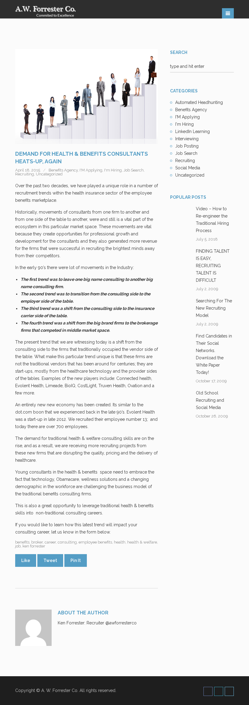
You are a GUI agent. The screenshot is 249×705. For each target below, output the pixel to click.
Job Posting (187, 146)
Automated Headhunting (199, 102)
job (18, 546)
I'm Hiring (113, 170)
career (50, 542)
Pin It (75, 560)
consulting (67, 542)
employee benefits (95, 542)
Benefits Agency (63, 170)
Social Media (187, 167)
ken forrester (33, 546)
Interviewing (187, 138)
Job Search (134, 170)
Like (25, 560)
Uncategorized (49, 174)
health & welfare (142, 542)
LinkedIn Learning (192, 131)
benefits (22, 542)
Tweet (50, 560)
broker (37, 542)
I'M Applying (91, 170)
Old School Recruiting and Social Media (210, 400)
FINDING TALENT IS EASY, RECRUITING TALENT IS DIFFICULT (213, 266)
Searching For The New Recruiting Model (214, 308)
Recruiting (24, 174)
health (119, 542)
